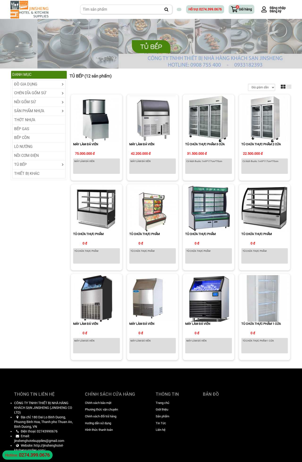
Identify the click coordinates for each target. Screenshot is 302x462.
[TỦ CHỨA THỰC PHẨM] (96, 208)
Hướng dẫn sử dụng (98, 423)
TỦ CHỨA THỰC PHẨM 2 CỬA (261, 144)
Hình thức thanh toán (99, 430)
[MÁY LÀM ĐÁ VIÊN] (96, 118)
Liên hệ (160, 430)
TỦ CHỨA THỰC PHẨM (88, 234)
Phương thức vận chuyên (101, 409)
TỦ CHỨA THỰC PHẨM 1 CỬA (261, 323)
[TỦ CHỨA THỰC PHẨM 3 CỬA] (208, 118)
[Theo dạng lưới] (283, 87)
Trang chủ (162, 403)
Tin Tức (161, 423)
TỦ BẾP (151, 47)
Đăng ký (275, 11)
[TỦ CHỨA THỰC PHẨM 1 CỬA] (264, 298)
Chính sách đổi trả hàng (100, 416)
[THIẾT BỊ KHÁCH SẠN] (29, 9)
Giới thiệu (162, 409)
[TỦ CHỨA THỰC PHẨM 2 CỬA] (264, 118)
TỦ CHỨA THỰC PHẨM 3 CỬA (205, 144)
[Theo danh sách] (288, 87)
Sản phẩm (162, 416)
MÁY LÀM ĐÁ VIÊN (85, 144)
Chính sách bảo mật (98, 403)
